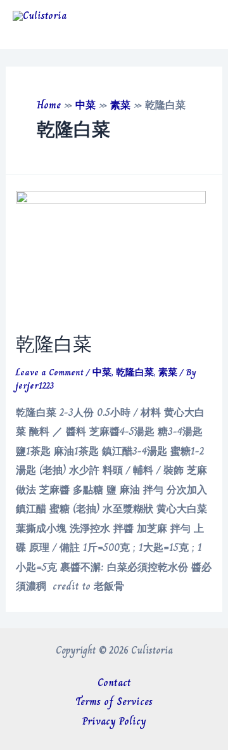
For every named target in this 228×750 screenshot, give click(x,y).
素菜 (120, 105)
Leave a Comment (50, 372)
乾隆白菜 (54, 344)
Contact (114, 682)
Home (49, 105)
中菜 (85, 105)
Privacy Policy (114, 721)
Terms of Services (114, 701)
